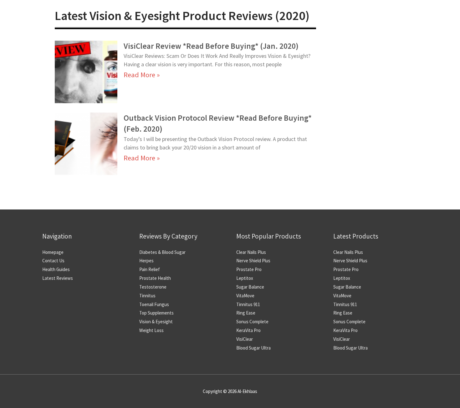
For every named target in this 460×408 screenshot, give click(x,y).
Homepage (53, 252)
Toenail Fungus (154, 304)
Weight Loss (151, 330)
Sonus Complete (252, 322)
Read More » (142, 74)
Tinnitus (147, 296)
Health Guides (56, 269)
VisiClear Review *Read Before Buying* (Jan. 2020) (211, 46)
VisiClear (244, 339)
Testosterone (152, 287)
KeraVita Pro (248, 330)
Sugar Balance (250, 287)
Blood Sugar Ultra (253, 348)
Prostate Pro (249, 269)
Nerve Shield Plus (253, 261)
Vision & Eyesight (156, 322)
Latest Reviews (57, 278)
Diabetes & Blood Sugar (162, 252)
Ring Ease (245, 313)
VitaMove (245, 296)
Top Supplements (156, 313)
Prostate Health (155, 278)
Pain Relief (149, 269)
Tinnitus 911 (248, 304)
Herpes (146, 261)
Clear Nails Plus (251, 252)
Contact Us (53, 261)
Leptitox (244, 278)
